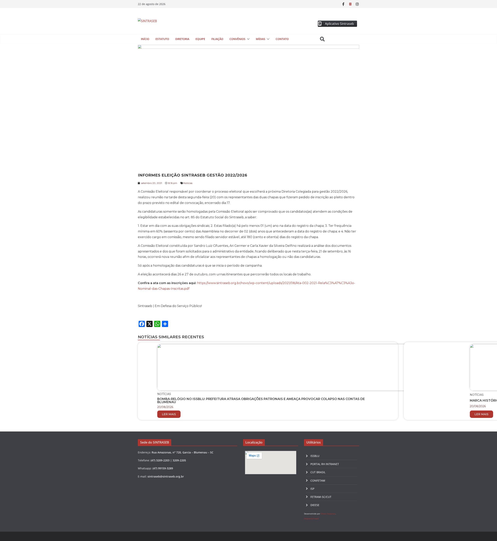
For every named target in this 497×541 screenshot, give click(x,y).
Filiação (217, 39)
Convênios (237, 39)
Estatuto (162, 39)
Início (145, 39)
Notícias (188, 183)
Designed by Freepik (311, 518)
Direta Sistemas (328, 513)
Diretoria (182, 39)
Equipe (200, 39)
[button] (247, 39)
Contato (282, 39)
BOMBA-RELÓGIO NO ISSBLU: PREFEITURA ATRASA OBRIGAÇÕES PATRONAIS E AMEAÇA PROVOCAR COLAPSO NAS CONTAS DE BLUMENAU (261, 400)
